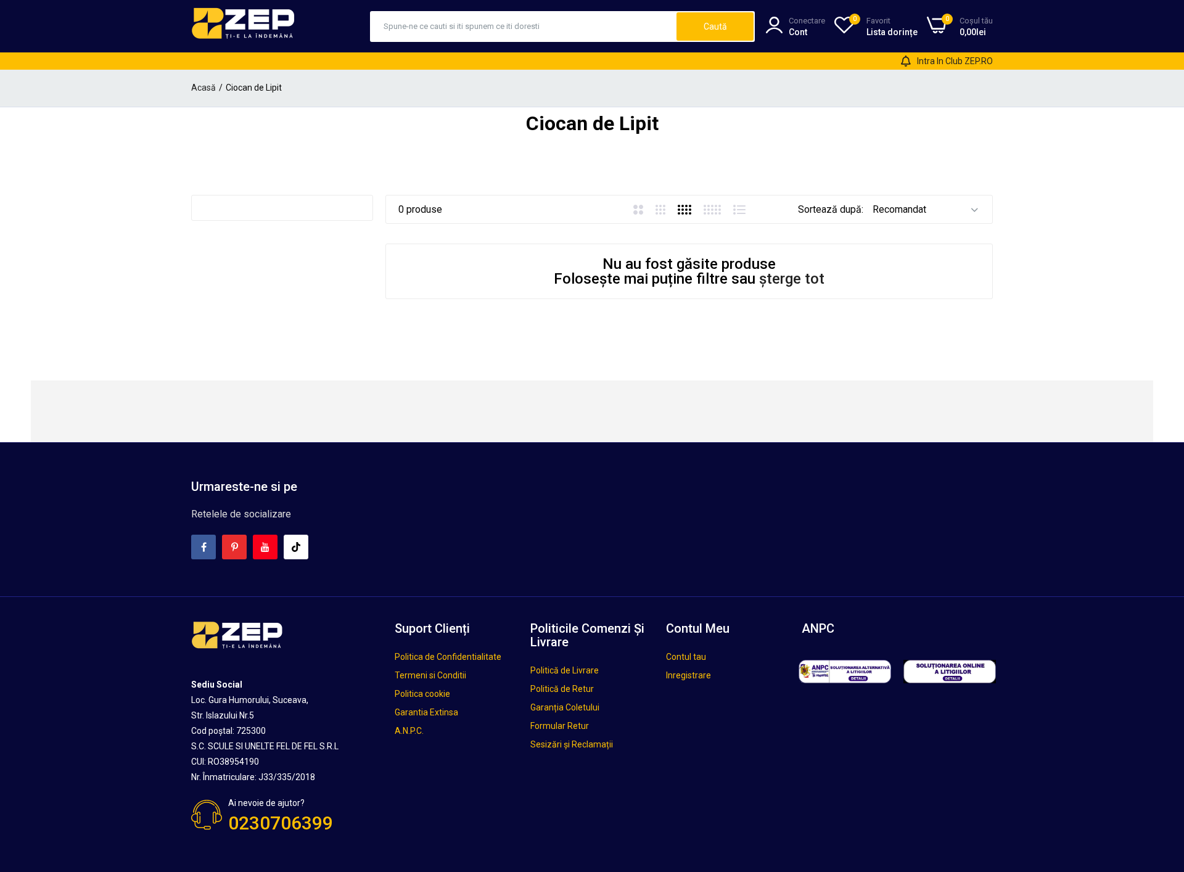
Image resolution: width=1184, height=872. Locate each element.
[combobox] (523, 26)
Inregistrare (688, 675)
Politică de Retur (562, 689)
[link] (1159, 782)
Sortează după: (830, 209)
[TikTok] (296, 547)
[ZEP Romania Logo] (243, 25)
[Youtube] (265, 547)
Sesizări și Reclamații (571, 744)
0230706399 (280, 823)
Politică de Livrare (564, 670)
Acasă (203, 88)
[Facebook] (203, 547)
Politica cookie (422, 694)
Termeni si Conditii (430, 675)
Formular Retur (559, 726)
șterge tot (791, 278)
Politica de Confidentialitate (448, 657)
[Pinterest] (234, 547)
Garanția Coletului (564, 707)
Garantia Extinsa (426, 712)
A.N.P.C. (409, 731)
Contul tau (686, 657)
